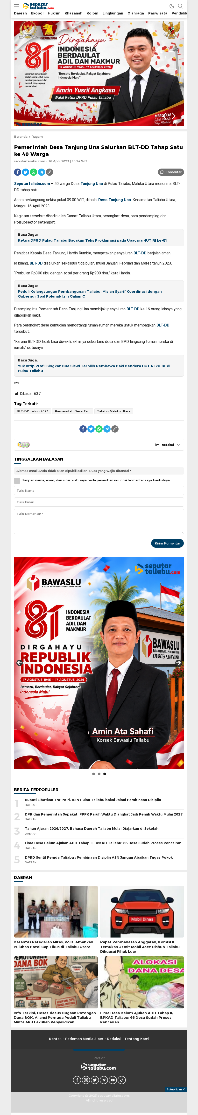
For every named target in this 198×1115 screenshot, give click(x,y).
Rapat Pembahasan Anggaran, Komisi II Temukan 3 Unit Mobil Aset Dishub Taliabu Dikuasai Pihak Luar (140, 946)
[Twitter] (25, 172)
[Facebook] (17, 172)
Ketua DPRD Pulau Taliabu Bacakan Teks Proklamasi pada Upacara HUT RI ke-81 (92, 240)
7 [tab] (64, 114)
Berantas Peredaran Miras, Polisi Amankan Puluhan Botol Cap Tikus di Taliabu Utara (53, 944)
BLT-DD (140, 253)
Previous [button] (164, 116)
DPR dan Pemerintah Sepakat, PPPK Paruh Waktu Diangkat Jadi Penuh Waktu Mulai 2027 (104, 814)
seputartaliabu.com (29, 161)
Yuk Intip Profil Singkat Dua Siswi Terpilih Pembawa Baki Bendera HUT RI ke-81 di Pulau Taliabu (94, 368)
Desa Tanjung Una (114, 199)
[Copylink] (49, 172)
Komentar (173, 172)
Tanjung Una (91, 183)
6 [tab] (57, 114)
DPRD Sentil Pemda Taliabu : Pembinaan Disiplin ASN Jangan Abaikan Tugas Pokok (99, 857)
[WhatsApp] (33, 172)
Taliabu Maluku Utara (113, 411)
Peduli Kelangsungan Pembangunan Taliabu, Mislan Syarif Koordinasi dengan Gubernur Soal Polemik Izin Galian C (90, 294)
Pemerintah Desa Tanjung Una (74, 411)
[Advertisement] (99, 1103)
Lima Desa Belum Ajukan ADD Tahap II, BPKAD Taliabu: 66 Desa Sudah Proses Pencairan (103, 843)
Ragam (37, 136)
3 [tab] (38, 114)
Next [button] (174, 116)
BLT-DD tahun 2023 (32, 411)
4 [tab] (44, 114)
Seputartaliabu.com (32, 183)
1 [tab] (25, 114)
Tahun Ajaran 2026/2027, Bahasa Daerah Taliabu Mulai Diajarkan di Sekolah (91, 828)
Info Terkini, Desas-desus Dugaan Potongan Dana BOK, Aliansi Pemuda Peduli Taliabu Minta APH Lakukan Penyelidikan (55, 1017)
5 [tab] (51, 114)
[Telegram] (41, 172)
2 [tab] (31, 114)
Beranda (21, 136)
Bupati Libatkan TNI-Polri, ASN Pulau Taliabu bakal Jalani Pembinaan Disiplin (93, 800)
